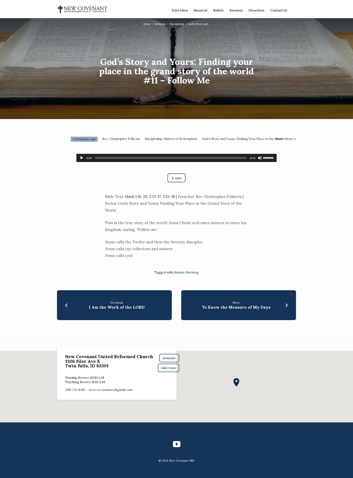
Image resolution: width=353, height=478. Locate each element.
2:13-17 (155, 196)
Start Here (180, 10)
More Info (169, 358)
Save (178, 178)
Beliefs (218, 10)
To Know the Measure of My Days (236, 307)
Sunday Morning (186, 272)
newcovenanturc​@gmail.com (111, 390)
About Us (200, 10)
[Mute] (260, 158)
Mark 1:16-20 (136, 196)
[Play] (82, 158)
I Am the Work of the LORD (117, 307)
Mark (278, 139)
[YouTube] (176, 444)
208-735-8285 (75, 390)
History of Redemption (180, 139)
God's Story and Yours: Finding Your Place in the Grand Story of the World (257, 139)
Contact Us (278, 10)
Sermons (236, 10)
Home (147, 24)
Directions (257, 10)
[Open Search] (294, 9)
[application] (176, 158)
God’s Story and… (199, 24)
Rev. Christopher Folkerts (121, 139)
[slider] (269, 157)
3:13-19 (169, 196)
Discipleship (177, 24)
